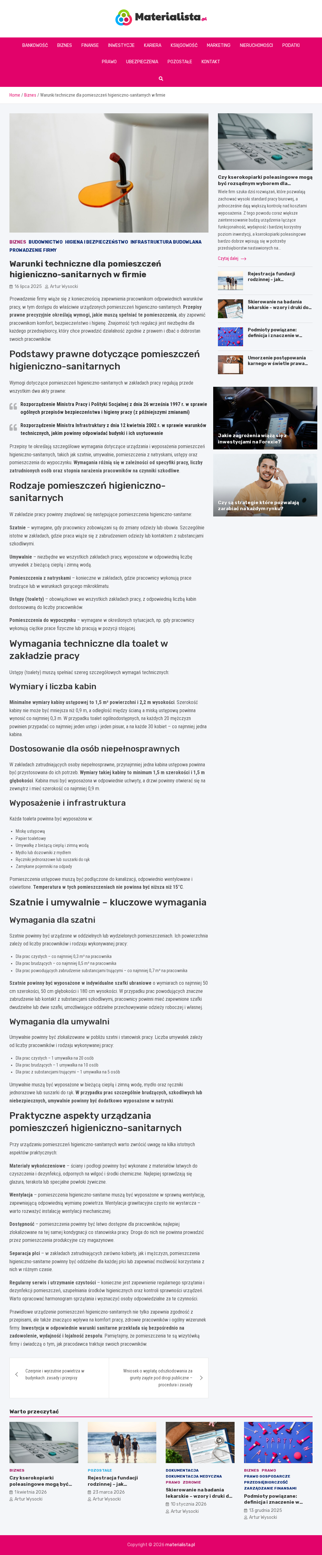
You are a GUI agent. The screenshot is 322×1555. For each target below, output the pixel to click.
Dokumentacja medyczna (194, 1476)
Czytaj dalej (228, 258)
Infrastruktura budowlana (166, 242)
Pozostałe (180, 62)
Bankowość (35, 45)
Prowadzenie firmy (33, 250)
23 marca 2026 (109, 1492)
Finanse (90, 45)
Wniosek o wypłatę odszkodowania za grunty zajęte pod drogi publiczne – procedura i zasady (157, 1378)
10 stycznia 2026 (189, 1504)
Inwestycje (121, 45)
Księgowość (184, 45)
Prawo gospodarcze (267, 1476)
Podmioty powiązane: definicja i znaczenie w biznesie (273, 335)
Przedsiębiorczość (266, 1482)
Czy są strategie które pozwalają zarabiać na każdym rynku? (258, 506)
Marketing (218, 45)
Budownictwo (46, 242)
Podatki (291, 45)
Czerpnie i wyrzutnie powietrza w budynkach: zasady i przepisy (54, 1374)
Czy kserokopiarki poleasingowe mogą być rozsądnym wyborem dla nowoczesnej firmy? (265, 183)
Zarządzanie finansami (270, 1488)
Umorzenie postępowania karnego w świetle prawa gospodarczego (277, 363)
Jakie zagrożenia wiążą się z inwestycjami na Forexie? (252, 439)
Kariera (152, 45)
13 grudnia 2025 (265, 1510)
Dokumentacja (182, 1470)
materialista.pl (180, 1544)
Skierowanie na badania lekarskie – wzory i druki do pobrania (278, 307)
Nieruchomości (256, 45)
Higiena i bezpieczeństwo (96, 242)
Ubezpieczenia (142, 62)
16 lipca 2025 (28, 286)
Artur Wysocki (64, 286)
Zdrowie (192, 1482)
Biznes (64, 45)
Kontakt (211, 62)
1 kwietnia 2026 (30, 1492)
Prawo (109, 62)
